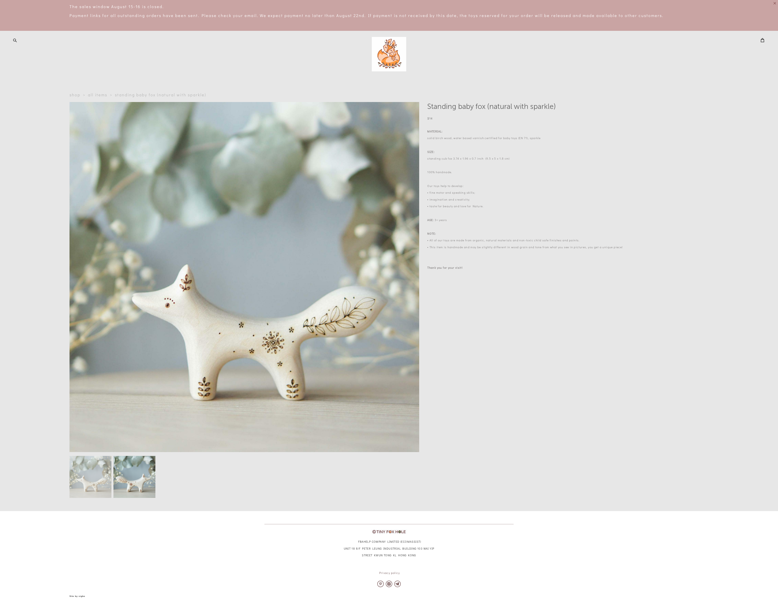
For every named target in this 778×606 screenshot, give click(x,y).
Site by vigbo (77, 596)
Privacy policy (389, 573)
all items (97, 94)
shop (74, 94)
